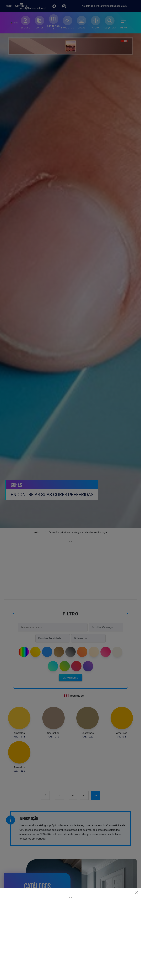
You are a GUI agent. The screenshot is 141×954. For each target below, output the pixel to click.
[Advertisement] (70, 922)
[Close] (137, 892)
